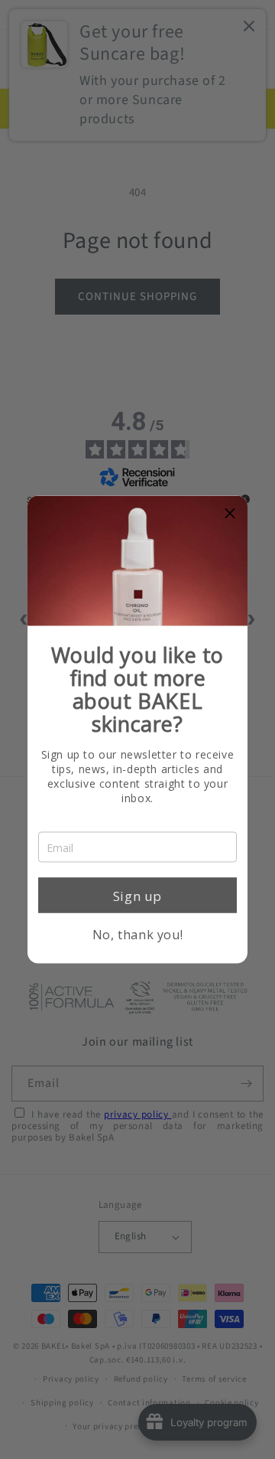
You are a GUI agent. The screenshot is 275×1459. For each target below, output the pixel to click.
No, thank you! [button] (137, 935)
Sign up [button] (137, 895)
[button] (230, 514)
